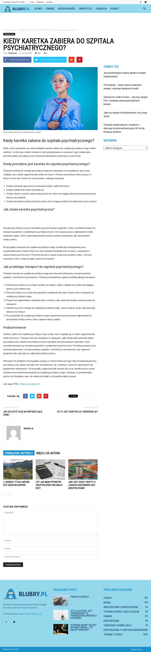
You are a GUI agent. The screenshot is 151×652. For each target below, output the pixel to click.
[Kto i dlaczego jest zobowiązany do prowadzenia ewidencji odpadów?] (60, 615)
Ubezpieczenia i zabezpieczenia (121, 607)
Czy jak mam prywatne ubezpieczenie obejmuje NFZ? (49, 485)
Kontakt (49, 2)
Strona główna (9, 30)
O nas (32, 2)
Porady (114, 8)
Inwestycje (85, 8)
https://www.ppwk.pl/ (30, 384)
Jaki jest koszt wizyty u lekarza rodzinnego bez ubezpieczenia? (82, 485)
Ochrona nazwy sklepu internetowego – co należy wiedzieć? (83, 627)
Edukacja (101, 8)
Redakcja (13, 53)
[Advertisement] (75, 21)
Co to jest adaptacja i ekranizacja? (77, 411)
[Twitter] (145, 2)
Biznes (38, 8)
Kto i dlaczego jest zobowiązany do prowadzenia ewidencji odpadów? (83, 614)
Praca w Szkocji (79, 596)
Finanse (50, 8)
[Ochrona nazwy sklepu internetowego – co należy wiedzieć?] (60, 629)
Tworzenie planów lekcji (118, 625)
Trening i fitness (113, 634)
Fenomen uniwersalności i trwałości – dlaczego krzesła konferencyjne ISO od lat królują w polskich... (124, 128)
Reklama (40, 2)
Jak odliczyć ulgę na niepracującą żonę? (22, 413)
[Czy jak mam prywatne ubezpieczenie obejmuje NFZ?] (50, 469)
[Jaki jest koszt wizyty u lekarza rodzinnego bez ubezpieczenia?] (83, 469)
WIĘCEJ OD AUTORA (48, 453)
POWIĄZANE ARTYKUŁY (19, 453)
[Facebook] (140, 2)
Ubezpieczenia (9, 34)
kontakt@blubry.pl (33, 613)
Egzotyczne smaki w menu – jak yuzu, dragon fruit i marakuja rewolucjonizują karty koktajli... (126, 101)
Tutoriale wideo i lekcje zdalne (121, 611)
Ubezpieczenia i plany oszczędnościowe (126, 630)
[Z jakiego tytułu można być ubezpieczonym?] (18, 469)
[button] (144, 8)
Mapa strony (136, 649)
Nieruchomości (66, 8)
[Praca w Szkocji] (60, 601)
